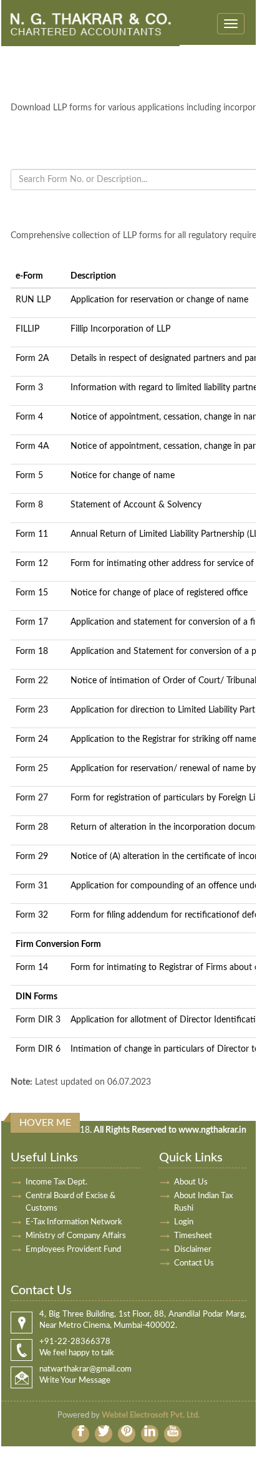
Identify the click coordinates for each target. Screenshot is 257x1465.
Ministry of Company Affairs (76, 1236)
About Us (191, 1182)
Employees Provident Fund (73, 1250)
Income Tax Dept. (56, 1182)
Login (183, 1222)
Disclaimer (192, 1250)
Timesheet (193, 1236)
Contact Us (194, 1263)
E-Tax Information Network (74, 1222)
